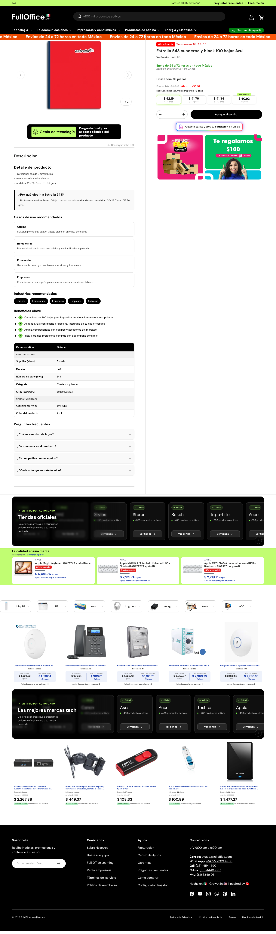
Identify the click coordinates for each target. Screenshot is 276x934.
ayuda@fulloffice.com (217, 857)
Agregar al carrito (226, 114)
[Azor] (80, 606)
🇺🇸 (225, 884)
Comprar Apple (35, 554)
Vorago (168, 606)
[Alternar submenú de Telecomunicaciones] (71, 30)
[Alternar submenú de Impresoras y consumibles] (119, 30)
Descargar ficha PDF (122, 145)
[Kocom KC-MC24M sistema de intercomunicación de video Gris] (138, 641)
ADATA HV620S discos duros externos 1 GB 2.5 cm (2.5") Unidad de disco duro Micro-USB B (239, 787)
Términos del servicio (101, 878)
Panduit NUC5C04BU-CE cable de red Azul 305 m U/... (189, 665)
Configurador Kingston (153, 885)
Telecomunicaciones (52, 30)
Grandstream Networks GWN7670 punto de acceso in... (35, 665)
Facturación (256, 3)
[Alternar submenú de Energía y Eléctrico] (195, 30)
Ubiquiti (20, 606)
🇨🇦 (247, 884)
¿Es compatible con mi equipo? (74, 458)
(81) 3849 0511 (206, 875)
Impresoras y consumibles (96, 30)
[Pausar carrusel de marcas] (258, 540)
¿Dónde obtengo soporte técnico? (74, 470)
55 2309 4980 (219, 861)
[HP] (43, 606)
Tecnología (20, 30)
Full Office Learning (100, 863)
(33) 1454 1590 (206, 866)
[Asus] (191, 606)
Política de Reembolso (211, 917)
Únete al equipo (98, 855)
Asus (205, 606)
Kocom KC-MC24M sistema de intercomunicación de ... (138, 665)
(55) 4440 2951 (210, 870)
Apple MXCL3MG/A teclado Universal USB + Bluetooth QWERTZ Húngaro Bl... (230, 565)
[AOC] (228, 606)
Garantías (144, 863)
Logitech (130, 606)
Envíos (232, 917)
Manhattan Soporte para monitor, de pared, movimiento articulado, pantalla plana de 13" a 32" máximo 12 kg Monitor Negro (85, 787)
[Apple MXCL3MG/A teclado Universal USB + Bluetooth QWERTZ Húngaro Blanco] (192, 568)
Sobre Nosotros (97, 848)
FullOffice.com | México (33, 917)
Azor (93, 606)
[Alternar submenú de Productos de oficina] (159, 30)
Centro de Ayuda (149, 855)
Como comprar (148, 878)
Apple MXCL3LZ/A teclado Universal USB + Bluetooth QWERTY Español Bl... (145, 565)
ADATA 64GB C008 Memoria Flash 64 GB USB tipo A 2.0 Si (188, 787)
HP (56, 606)
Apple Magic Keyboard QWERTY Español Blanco (63, 563)
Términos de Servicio (253, 917)
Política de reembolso (102, 885)
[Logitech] (117, 606)
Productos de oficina (140, 30)
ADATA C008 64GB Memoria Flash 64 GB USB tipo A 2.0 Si (136, 787)
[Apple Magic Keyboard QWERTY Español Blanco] (23, 568)
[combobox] (149, 16)
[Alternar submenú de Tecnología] (31, 30)
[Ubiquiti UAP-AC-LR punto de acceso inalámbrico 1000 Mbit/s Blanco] (241, 641)
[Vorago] (154, 606)
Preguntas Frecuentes (228, 3)
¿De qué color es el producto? (74, 446)
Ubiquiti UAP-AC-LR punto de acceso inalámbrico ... (241, 665)
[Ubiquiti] (6, 606)
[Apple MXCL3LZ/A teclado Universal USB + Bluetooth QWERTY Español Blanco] (108, 568)
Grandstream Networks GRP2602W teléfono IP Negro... (86, 665)
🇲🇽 (205, 884)
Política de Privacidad (181, 917)
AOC (241, 606)
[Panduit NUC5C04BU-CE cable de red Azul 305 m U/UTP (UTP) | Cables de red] (189, 641)
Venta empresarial (99, 870)
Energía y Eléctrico (179, 30)
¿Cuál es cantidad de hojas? (74, 434)
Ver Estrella (162, 57)
